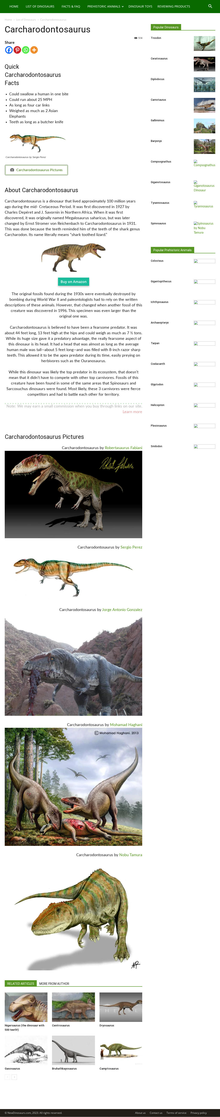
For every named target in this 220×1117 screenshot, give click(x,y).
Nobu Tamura (130, 855)
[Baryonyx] (204, 146)
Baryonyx (156, 141)
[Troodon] (204, 43)
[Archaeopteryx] (204, 328)
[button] (210, 7)
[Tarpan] (204, 348)
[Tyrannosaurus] (204, 208)
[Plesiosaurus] (204, 431)
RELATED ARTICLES (20, 983)
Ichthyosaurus (159, 302)
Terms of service (176, 1113)
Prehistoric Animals (103, 6)
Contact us (156, 1113)
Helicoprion (157, 405)
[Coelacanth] (204, 369)
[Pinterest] (17, 50)
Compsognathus (161, 161)
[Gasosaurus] (26, 1050)
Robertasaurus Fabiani (123, 448)
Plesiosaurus (159, 425)
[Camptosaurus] (120, 1050)
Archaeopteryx (160, 322)
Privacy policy (199, 1113)
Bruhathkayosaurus (64, 1068)
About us (140, 1113)
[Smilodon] (204, 451)
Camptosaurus (109, 1068)
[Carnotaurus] (204, 105)
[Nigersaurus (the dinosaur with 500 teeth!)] (26, 1007)
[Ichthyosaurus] (204, 307)
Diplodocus (157, 79)
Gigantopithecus (161, 281)
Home (13, 6)
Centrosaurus (61, 1025)
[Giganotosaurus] (204, 187)
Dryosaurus (106, 1025)
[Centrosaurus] (73, 1007)
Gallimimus (157, 120)
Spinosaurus (158, 223)
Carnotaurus (158, 99)
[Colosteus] (204, 266)
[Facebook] (9, 50)
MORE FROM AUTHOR (54, 983)
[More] (34, 50)
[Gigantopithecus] (204, 287)
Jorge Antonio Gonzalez (122, 610)
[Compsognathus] (204, 167)
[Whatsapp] (25, 50)
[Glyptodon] (204, 390)
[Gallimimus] (204, 126)
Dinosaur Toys (140, 6)
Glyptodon (157, 384)
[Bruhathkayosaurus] (73, 1050)
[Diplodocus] (204, 84)
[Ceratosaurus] (204, 64)
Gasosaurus (12, 1068)
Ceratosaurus (159, 58)
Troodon (156, 38)
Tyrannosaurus (160, 202)
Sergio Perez (131, 547)
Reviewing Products (173, 6)
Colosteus (157, 260)
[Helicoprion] (204, 410)
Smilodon (156, 446)
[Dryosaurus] (120, 1007)
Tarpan (155, 343)
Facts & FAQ (71, 6)
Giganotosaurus (160, 182)
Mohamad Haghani (126, 725)
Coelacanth (158, 363)
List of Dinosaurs (40, 6)
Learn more (132, 412)
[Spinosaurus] (204, 229)
